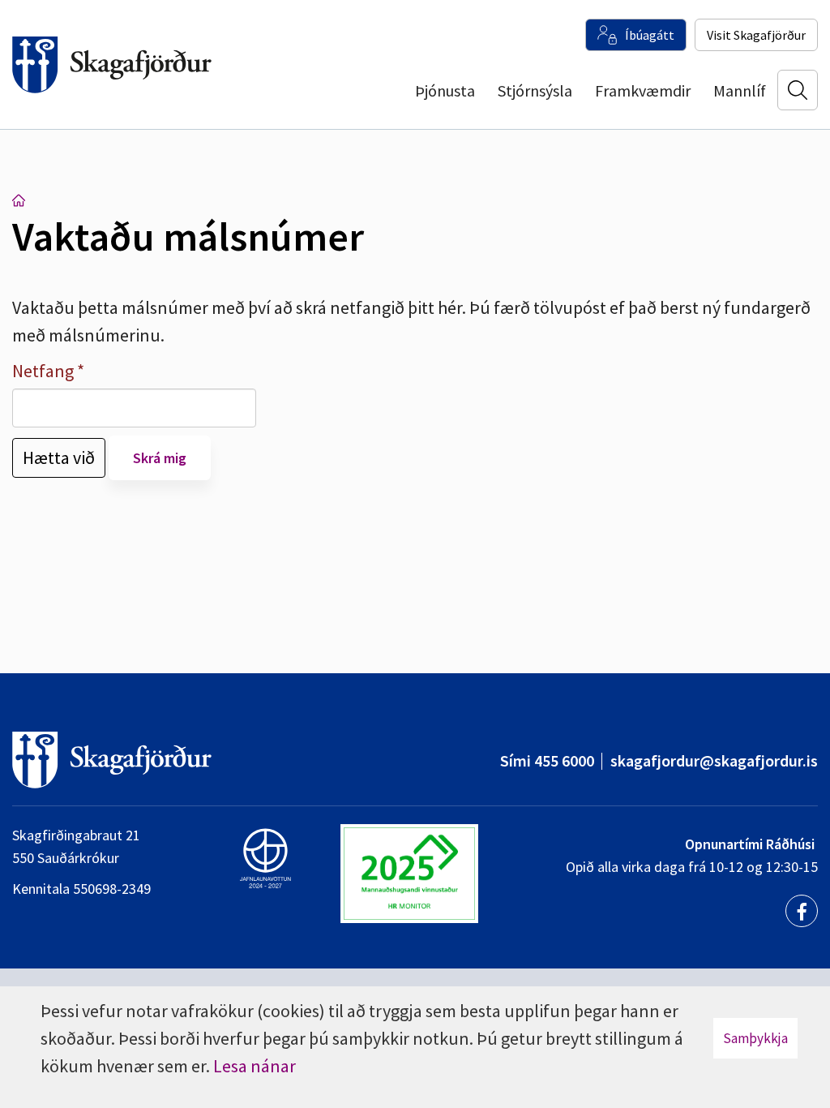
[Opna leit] (797, 90)
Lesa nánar (254, 1065)
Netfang (43, 370)
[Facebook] (801, 911)
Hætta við (59, 457)
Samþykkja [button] (755, 1038)
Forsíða (18, 200)
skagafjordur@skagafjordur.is (714, 760)
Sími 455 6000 (547, 760)
